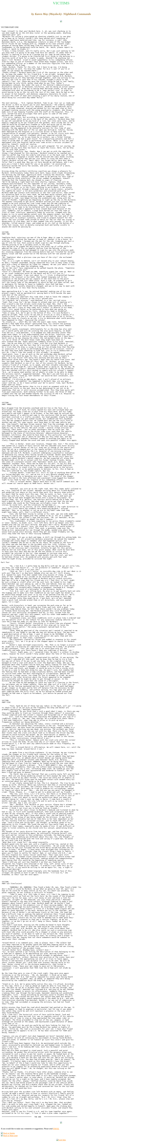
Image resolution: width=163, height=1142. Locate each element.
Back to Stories (9, 1133)
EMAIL (56, 1129)
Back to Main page (10, 1136)
